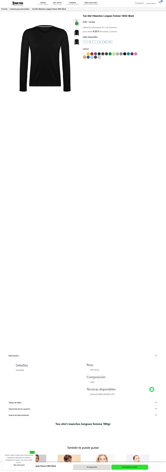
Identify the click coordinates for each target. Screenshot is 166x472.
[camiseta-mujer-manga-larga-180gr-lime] (114, 54)
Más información (19, 465)
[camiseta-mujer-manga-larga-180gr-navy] (99, 54)
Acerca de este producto (19, 415)
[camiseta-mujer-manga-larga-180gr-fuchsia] (135, 54)
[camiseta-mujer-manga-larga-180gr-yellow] (88, 54)
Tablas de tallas (15, 402)
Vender (73, 3)
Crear (43, 3)
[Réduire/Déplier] (151, 389)
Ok (32, 452)
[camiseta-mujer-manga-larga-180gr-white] (84, 54)
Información (14, 355)
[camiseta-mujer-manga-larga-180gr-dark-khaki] (95, 54)
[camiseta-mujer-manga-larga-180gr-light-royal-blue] (88, 58)
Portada (4, 9)
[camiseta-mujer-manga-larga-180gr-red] (92, 54)
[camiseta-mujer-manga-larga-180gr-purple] (95, 58)
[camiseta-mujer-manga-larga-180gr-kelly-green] (110, 54)
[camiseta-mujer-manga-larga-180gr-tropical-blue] (128, 54)
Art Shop (57, 3)
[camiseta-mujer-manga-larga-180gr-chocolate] (103, 54)
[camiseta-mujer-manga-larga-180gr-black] (125, 54)
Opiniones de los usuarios (19, 409)
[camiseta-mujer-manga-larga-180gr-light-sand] (99, 58)
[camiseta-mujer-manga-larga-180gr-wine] (132, 54)
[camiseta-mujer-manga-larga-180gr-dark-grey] (121, 54)
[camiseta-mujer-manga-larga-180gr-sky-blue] (92, 58)
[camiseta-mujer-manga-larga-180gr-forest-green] (106, 54)
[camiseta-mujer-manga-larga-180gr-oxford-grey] (117, 54)
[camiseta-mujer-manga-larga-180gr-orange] (84, 58)
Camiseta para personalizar (20, 9)
